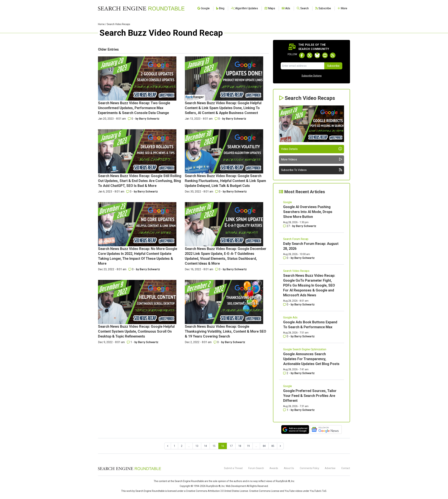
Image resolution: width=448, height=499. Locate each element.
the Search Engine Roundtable (187, 481)
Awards (274, 468)
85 (272, 446)
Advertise (330, 468)
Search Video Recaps (118, 24)
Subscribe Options (312, 75)
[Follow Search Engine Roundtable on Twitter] (309, 55)
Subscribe (333, 65)
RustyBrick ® (213, 486)
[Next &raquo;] (280, 446)
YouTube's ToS (318, 491)
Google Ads (290, 317)
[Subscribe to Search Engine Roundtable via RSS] (332, 55)
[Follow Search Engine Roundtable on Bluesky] (317, 55)
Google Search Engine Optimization (304, 349)
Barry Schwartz (149, 118)
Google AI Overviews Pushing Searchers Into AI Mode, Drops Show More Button (307, 212)
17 (231, 446)
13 (196, 446)
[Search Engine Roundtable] (129, 469)
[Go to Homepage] (141, 8)
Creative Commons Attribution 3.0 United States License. (217, 491)
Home (101, 24)
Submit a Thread (233, 468)
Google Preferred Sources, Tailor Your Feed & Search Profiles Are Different (310, 396)
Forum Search (256, 468)
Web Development (236, 486)
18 (239, 446)
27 (288, 226)
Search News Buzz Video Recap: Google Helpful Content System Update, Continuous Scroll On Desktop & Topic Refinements (136, 331)
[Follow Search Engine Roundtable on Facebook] (302, 55)
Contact (345, 468)
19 (248, 446)
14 (205, 446)
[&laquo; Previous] (167, 446)
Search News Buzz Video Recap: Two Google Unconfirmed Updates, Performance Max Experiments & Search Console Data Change (134, 108)
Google (287, 202)
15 (214, 446)
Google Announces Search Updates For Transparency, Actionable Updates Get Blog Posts (311, 359)
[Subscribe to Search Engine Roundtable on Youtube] (325, 55)
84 (264, 446)
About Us (289, 468)
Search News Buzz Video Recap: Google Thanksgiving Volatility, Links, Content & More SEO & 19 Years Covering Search (225, 331)
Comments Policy (309, 468)
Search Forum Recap (295, 239)
